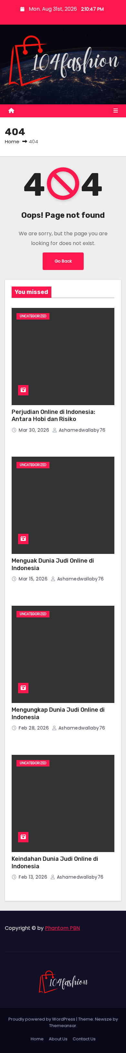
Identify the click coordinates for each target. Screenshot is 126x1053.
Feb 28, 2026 (34, 728)
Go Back (63, 261)
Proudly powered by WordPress (42, 1019)
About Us (58, 1039)
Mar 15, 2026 (34, 579)
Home (12, 141)
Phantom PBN (62, 928)
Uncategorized (33, 316)
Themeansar (62, 1026)
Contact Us (84, 1039)
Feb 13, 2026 (34, 877)
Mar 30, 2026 (35, 430)
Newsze (103, 1019)
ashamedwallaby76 (81, 430)
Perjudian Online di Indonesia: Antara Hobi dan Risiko (53, 415)
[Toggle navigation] (115, 110)
